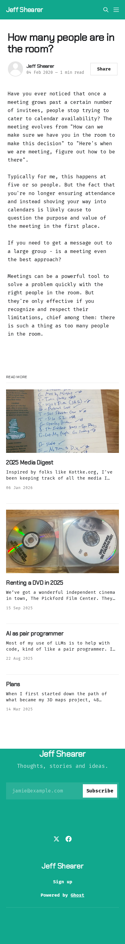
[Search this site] (106, 10)
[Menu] (116, 10)
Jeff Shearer (24, 9)
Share (104, 69)
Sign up (62, 881)
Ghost (77, 895)
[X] (56, 839)
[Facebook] (69, 839)
